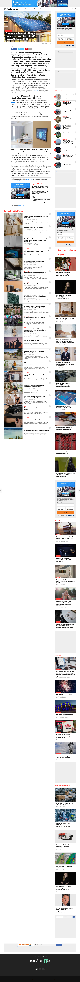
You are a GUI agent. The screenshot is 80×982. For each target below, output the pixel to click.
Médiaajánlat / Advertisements (35, 972)
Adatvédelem (54, 972)
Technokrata (29, 179)
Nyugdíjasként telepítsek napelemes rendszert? (41, 196)
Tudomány (39, 8)
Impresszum (47, 972)
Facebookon (20, 181)
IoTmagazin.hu (60, 978)
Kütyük (26, 8)
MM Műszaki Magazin (51, 978)
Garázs (59, 8)
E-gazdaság (32, 8)
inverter (35, 91)
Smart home (53, 8)
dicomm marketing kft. (29, 978)
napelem (13, 102)
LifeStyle (45, 8)
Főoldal (25, 972)
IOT (63, 8)
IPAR (66, 8)
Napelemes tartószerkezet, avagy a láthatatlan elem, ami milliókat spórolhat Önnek (40, 192)
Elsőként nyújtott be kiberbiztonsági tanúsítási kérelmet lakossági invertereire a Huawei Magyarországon (41, 201)
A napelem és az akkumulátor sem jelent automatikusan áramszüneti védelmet (40, 187)
